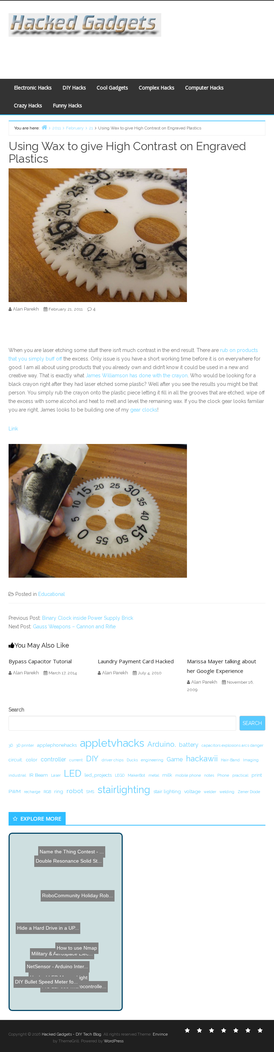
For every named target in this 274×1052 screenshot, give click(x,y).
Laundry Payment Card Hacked (136, 661)
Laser (56, 775)
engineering (152, 760)
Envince (160, 1034)
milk (167, 775)
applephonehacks (57, 745)
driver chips (112, 760)
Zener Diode (249, 792)
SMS (90, 792)
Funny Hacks (67, 105)
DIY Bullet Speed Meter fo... (44, 996)
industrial (17, 775)
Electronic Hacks (33, 87)
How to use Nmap (91, 954)
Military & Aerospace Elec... (64, 980)
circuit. (16, 759)
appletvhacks (112, 743)
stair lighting (167, 791)
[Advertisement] (138, 53)
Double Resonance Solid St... (64, 859)
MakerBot (136, 775)
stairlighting (123, 789)
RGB (47, 792)
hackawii (202, 758)
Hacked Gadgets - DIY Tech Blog (71, 1034)
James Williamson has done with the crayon (137, 375)
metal (153, 775)
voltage (192, 791)
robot (74, 791)
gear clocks (143, 410)
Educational (51, 594)
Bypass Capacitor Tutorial (40, 661)
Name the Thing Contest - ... (71, 866)
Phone (223, 775)
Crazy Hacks (28, 105)
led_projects (98, 775)
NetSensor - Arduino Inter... (47, 988)
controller (53, 759)
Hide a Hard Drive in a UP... (49, 919)
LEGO (120, 775)
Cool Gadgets (112, 87)
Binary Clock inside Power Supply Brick (87, 618)
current (76, 760)
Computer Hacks (204, 87)
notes (209, 775)
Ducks (132, 760)
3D (11, 745)
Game (175, 759)
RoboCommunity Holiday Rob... (79, 886)
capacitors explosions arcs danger (232, 745)
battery (188, 744)
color (31, 759)
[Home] (44, 127)
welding (226, 792)
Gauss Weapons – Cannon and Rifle (74, 626)
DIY (92, 758)
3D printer (25, 745)
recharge (32, 792)
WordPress (113, 1041)
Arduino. (161, 744)
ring (58, 791)
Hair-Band (230, 760)
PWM (15, 791)
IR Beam (38, 775)
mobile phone (188, 775)
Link (13, 428)
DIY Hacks (74, 87)
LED (72, 773)
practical (240, 775)
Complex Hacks (156, 87)
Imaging (251, 760)
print (257, 775)
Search (16, 710)
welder (210, 792)
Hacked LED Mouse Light (57, 973)
